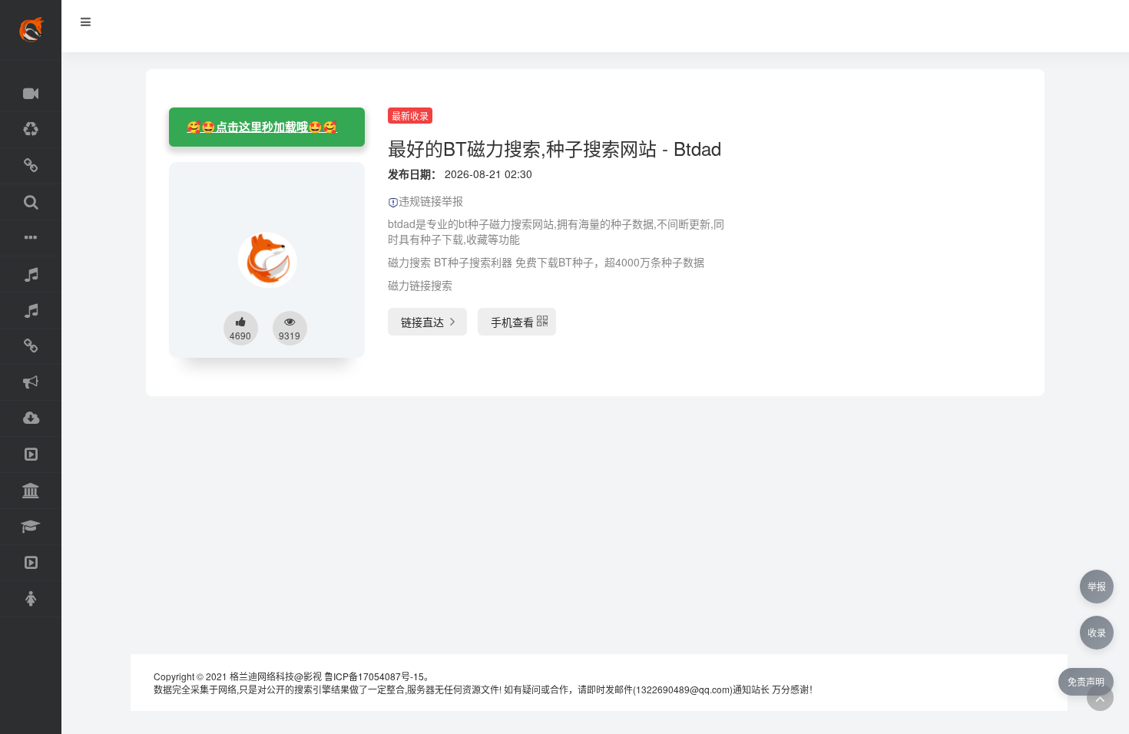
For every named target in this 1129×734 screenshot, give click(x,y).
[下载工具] (30, 419)
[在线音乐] (30, 274)
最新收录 (410, 115)
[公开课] (30, 527)
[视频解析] (30, 347)
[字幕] (30, 238)
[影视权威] (30, 491)
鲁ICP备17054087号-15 (374, 676)
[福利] (30, 599)
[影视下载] (30, 166)
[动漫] (30, 130)
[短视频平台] (30, 563)
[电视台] (30, 455)
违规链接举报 (431, 200)
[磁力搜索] (30, 202)
